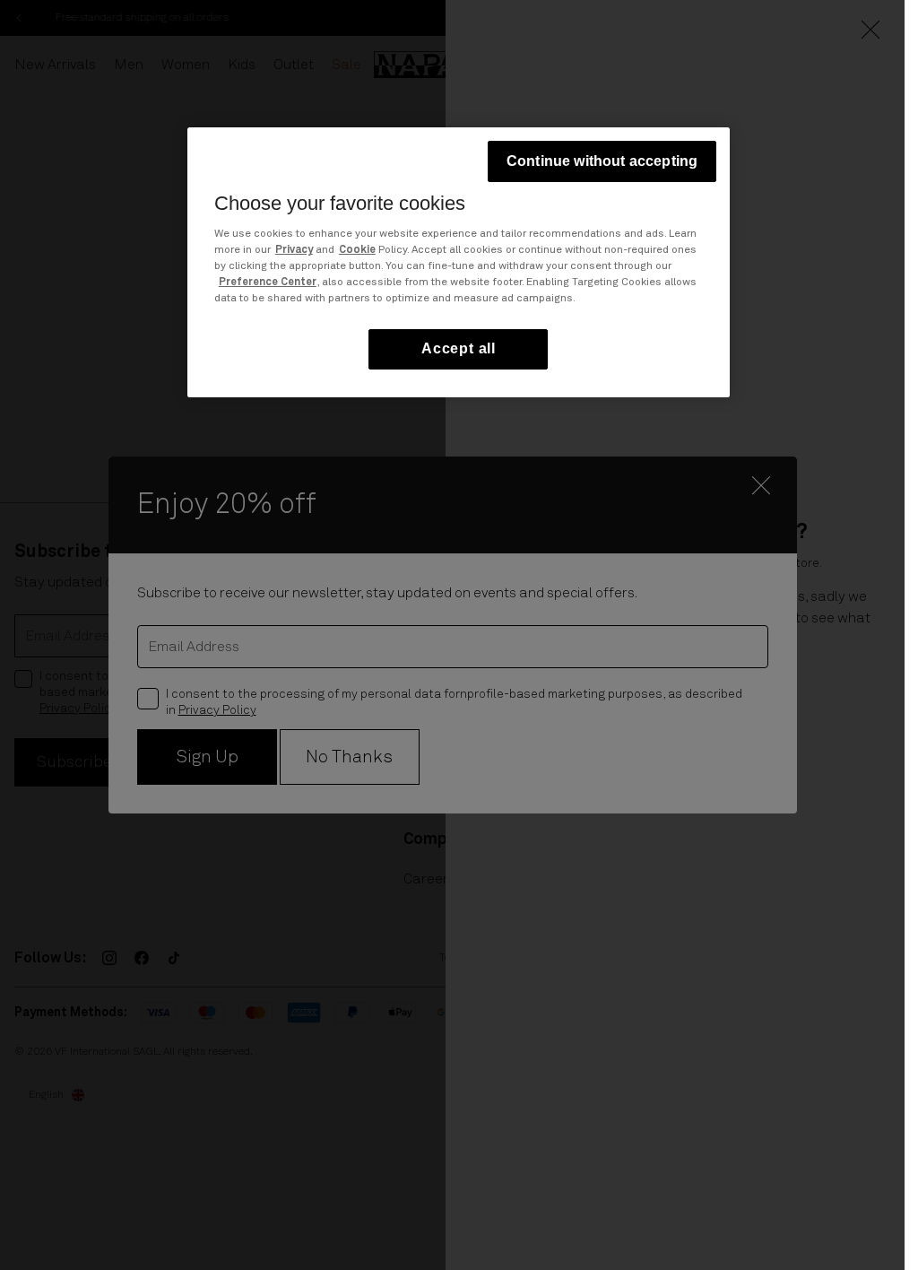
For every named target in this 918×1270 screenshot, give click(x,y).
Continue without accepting (602, 161)
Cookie (357, 250)
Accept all (458, 348)
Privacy (294, 250)
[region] (458, 262)
